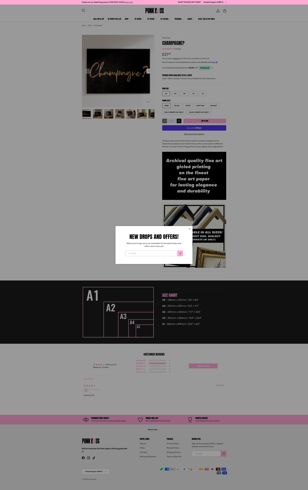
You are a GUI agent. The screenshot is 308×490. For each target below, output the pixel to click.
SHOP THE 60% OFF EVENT (189, 2)
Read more (128, 2)
